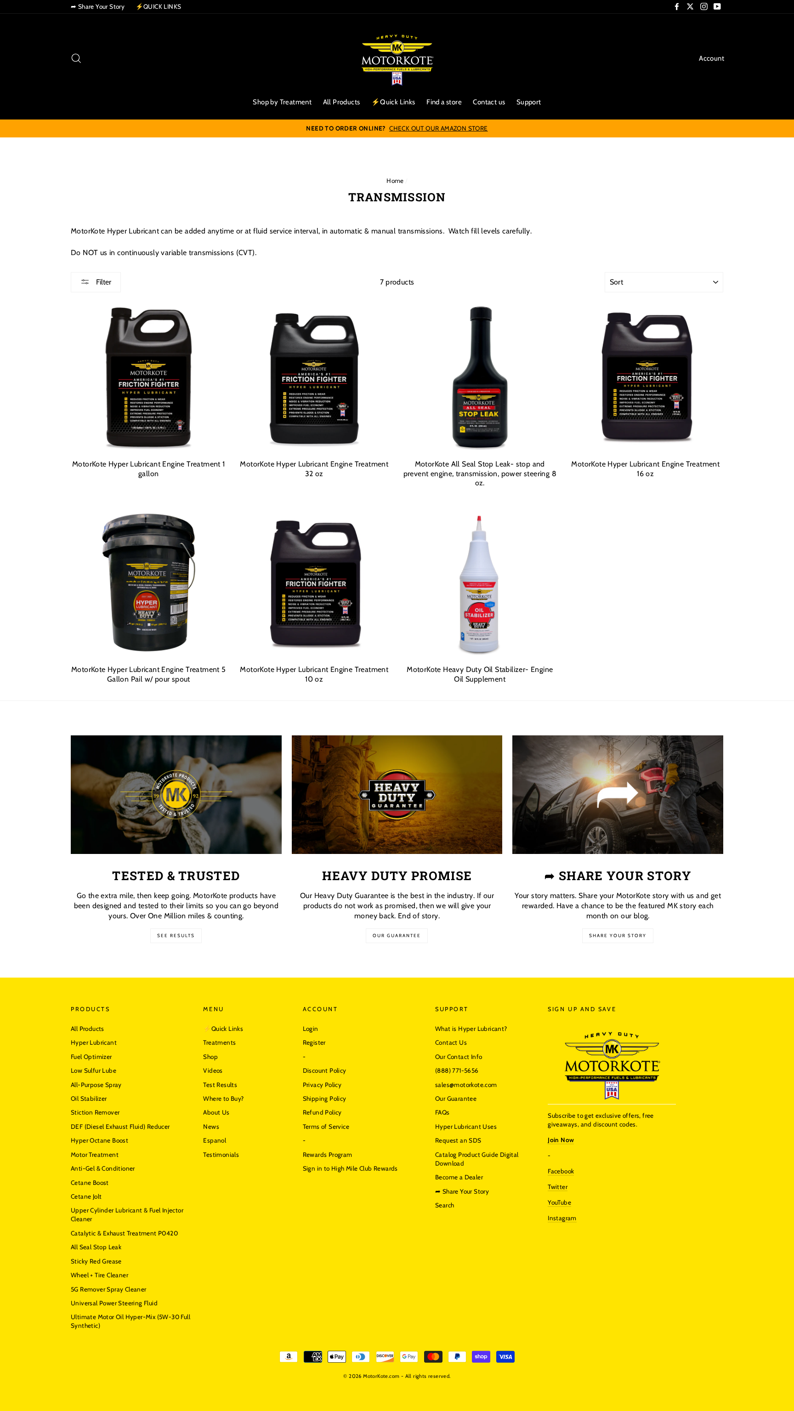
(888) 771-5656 (457, 1070)
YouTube (559, 1202)
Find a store (444, 102)
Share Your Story (618, 936)
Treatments (219, 1042)
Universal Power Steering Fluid (114, 1303)
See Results (176, 936)
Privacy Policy (322, 1084)
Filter (102, 282)
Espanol (214, 1140)
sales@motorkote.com (466, 1084)
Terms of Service (326, 1126)
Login (310, 1028)
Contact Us (451, 1042)
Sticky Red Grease (96, 1261)
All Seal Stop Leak (96, 1247)
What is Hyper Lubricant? (471, 1028)
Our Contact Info (458, 1056)
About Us (216, 1112)
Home (395, 180)
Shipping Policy (324, 1098)
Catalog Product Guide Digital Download (477, 1159)
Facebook (561, 1171)
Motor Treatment (95, 1154)
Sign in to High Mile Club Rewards (350, 1168)
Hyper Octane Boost (99, 1140)
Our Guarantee (397, 936)
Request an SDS (458, 1140)
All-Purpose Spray (96, 1084)
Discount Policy (324, 1070)
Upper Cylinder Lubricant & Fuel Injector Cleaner (127, 1214)
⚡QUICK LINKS (158, 6)
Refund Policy (322, 1112)
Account (711, 58)
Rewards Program (327, 1154)
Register (314, 1042)
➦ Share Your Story (98, 6)
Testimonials (221, 1154)
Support (528, 102)
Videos (212, 1070)
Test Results (220, 1084)
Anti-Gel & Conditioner (103, 1168)
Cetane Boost (90, 1182)
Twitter (557, 1186)
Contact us (489, 102)
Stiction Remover (95, 1112)
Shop (210, 1056)
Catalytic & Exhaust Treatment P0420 (124, 1233)
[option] (397, 128)
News (211, 1126)
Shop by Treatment (282, 102)
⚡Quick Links (393, 102)
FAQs (442, 1112)
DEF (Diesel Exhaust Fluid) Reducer (120, 1126)
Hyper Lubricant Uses (466, 1126)
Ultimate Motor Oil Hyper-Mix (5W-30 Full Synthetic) (130, 1321)
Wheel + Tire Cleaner (99, 1275)
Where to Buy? (223, 1098)
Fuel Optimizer (91, 1056)
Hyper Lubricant (94, 1042)
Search (444, 1205)
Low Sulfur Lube (93, 1070)
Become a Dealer (459, 1177)
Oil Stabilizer (89, 1098)
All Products (341, 102)
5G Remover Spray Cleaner (109, 1289)
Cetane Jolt (86, 1196)
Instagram (562, 1218)
